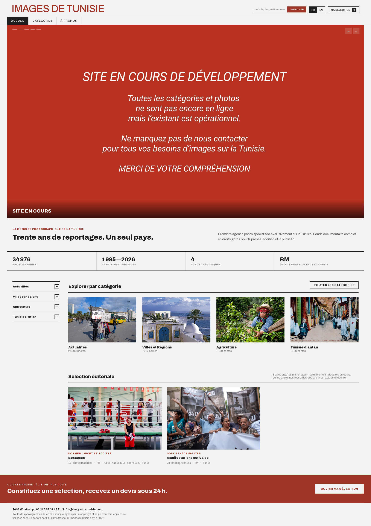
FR (313, 10)
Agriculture (21, 306)
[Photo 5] (38, 29)
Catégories (42, 20)
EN (321, 10)
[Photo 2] (20, 29)
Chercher (297, 9)
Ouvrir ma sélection (339, 488)
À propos (69, 20)
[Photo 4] (32, 29)
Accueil (17, 20)
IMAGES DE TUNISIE (58, 8)
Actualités (21, 286)
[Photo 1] (14, 29)
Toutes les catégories (334, 285)
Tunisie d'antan (24, 316)
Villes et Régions (25, 296)
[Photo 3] (26, 29)
